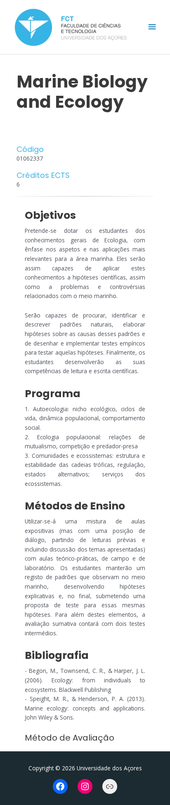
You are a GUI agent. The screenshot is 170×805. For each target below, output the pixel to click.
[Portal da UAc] (109, 786)
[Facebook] (60, 786)
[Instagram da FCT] (85, 786)
